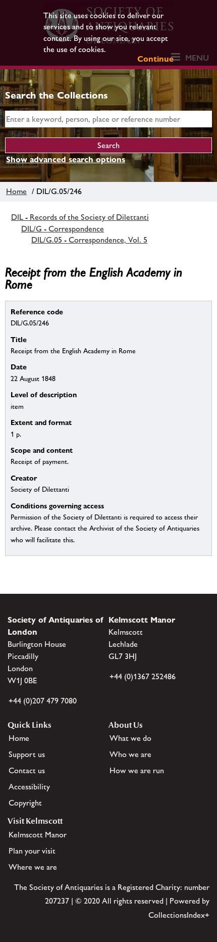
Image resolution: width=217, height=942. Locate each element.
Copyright (25, 803)
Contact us (27, 770)
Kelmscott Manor (38, 834)
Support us (27, 754)
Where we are (33, 867)
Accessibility (29, 786)
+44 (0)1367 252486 (143, 676)
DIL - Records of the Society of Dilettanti (80, 217)
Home (16, 191)
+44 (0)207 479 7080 (43, 700)
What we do (130, 738)
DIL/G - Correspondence (62, 228)
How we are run (137, 770)
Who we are (130, 754)
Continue (155, 59)
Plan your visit (32, 851)
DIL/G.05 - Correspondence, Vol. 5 (89, 240)
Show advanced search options (65, 159)
